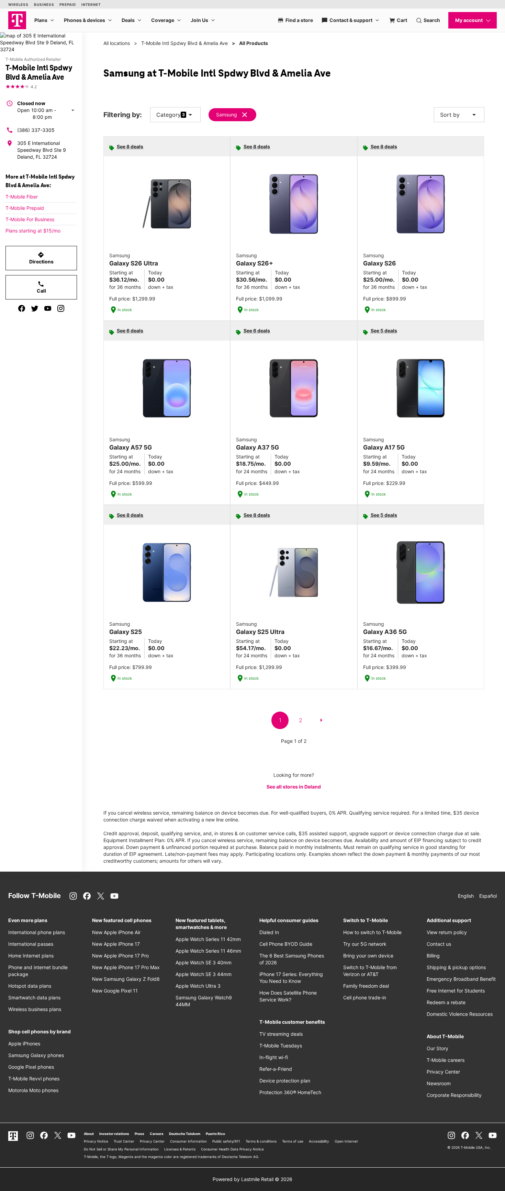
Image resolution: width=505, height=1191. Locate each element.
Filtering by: (122, 114)
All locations (116, 43)
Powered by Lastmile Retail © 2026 (252, 1179)
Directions (41, 257)
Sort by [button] (459, 115)
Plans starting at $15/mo (32, 231)
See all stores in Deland (294, 787)
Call (41, 287)
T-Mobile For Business (29, 219)
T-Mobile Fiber (21, 197)
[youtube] (48, 308)
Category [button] (168, 114)
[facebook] (22, 308)
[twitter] (35, 308)
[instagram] (61, 308)
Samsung (226, 114)
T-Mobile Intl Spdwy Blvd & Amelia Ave (184, 43)
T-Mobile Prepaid (24, 208)
